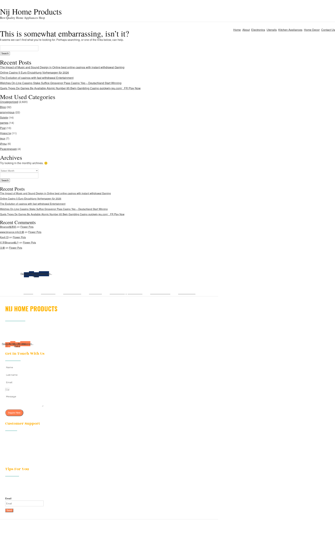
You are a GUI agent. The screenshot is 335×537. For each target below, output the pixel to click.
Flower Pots (27, 226)
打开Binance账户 (9, 242)
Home (237, 30)
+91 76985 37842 (15, 457)
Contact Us (328, 30)
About (246, 30)
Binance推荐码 (8, 226)
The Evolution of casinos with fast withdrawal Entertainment (36, 78)
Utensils (272, 30)
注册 (2, 247)
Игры (3, 144)
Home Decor (312, 30)
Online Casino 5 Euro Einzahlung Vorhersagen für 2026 (34, 72)
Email (8, 498)
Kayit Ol (4, 237)
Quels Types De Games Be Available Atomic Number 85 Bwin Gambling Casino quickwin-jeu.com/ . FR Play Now (70, 88)
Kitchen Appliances (290, 30)
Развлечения (8, 149)
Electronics (258, 30)
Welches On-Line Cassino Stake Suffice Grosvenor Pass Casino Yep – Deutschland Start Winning (60, 83)
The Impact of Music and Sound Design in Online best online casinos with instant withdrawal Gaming (62, 67)
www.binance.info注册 (12, 232)
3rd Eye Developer (207, 531)
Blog (3, 107)
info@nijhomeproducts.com (21, 449)
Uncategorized (9, 102)
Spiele (4, 117)
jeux (2, 138)
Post (3, 128)
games (4, 123)
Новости (5, 133)
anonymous (7, 112)
